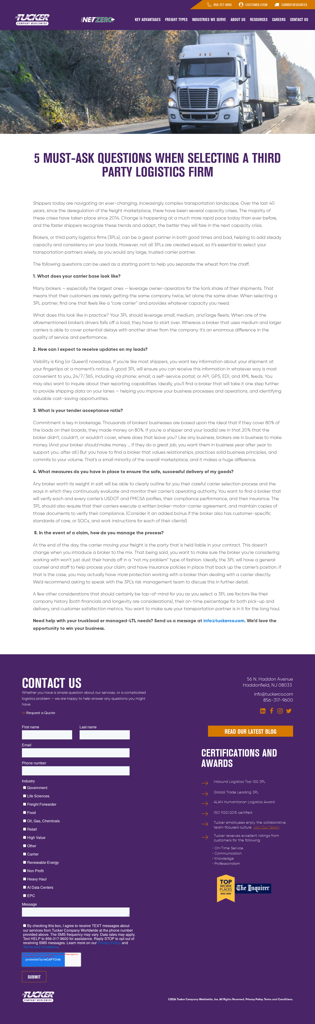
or (38, 713)
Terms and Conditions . (42, 946)
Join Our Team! (266, 827)
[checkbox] (78, 841)
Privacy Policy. (254, 999)
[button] (148, 19)
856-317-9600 (278, 700)
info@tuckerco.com (223, 621)
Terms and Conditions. (278, 999)
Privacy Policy (109, 942)
